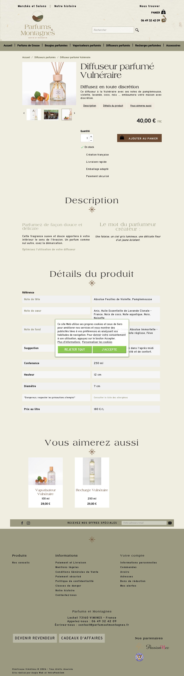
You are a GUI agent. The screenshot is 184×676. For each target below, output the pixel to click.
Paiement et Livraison (70, 562)
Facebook (22, 523)
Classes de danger (68, 585)
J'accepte (109, 349)
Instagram (28, 523)
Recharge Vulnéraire (92, 490)
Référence (28, 292)
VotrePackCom (56, 673)
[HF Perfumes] (139, 647)
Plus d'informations (69, 342)
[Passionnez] (157, 647)
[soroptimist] (139, 657)
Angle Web (37, 673)
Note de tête (32, 299)
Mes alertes (128, 585)
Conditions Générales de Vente (77, 571)
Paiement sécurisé (68, 576)
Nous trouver (150, 6)
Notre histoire (65, 6)
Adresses (126, 576)
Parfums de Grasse (28, 45)
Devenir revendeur (35, 638)
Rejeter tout (75, 349)
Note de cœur (32, 310)
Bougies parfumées (56, 45)
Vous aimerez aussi (141, 105)
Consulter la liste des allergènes (111, 397)
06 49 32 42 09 (150, 20)
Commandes (128, 567)
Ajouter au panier (137, 138)
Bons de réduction (133, 581)
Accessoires (173, 45)
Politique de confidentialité (74, 581)
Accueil (8, 45)
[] (137, 30)
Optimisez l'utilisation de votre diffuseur (48, 249)
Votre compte (132, 555)
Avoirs (124, 571)
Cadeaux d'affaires (82, 638)
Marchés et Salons (32, 6)
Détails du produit (113, 105)
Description (89, 105)
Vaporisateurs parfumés (87, 45)
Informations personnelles (138, 562)
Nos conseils (21, 562)
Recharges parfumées (148, 45)
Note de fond (32, 329)
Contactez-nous (66, 595)
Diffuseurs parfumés (118, 45)
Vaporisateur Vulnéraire (46, 492)
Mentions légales (67, 567)
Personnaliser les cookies (97, 342)
